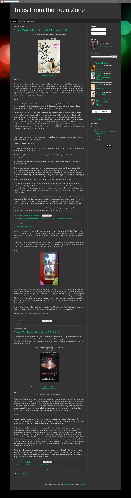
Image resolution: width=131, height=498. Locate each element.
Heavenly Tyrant (98, 67)
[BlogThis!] (45, 215)
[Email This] (43, 215)
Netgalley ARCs (41, 465)
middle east (33, 465)
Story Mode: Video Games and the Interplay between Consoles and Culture (103, 76)
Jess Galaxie (99, 96)
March (97, 139)
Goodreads (45, 75)
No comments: (35, 215)
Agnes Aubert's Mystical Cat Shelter (102, 102)
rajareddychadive (69, 485)
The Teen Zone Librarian (27, 21)
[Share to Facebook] (49, 215)
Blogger (84, 485)
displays (21, 324)
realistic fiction (46, 218)
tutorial (68, 294)
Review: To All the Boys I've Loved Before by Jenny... (104, 132)
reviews (52, 218)
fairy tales (26, 324)
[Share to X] (47, 215)
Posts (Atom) (25, 473)
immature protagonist (35, 218)
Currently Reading (101, 63)
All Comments (97, 33)
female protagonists (24, 218)
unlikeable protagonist (66, 218)
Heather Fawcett (100, 105)
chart (51, 307)
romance (57, 218)
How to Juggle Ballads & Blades (101, 93)
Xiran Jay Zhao (100, 69)
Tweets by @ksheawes (97, 119)
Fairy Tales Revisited (24, 226)
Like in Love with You (99, 86)
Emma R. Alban (100, 88)
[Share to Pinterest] (51, 215)
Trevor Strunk (95, 81)
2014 (94, 127)
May (96, 129)
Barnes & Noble (52, 75)
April (96, 137)
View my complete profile (104, 47)
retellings (32, 324)
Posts (94, 30)
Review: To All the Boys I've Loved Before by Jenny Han (41, 30)
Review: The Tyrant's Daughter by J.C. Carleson (37, 332)
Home (14, 21)
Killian (101, 42)
